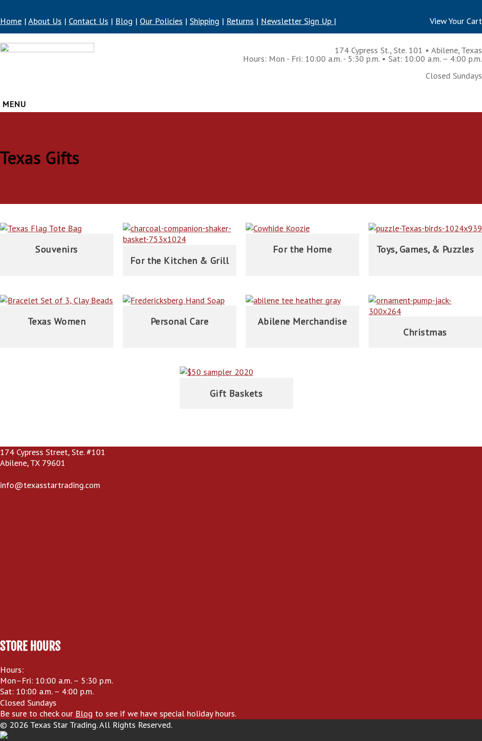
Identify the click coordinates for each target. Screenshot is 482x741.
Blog (124, 21)
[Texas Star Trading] (47, 67)
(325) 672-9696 (35, 474)
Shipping (204, 21)
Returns (240, 21)
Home (11, 21)
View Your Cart (456, 21)
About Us (45, 21)
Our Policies (161, 21)
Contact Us (88, 21)
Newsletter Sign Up (297, 21)
